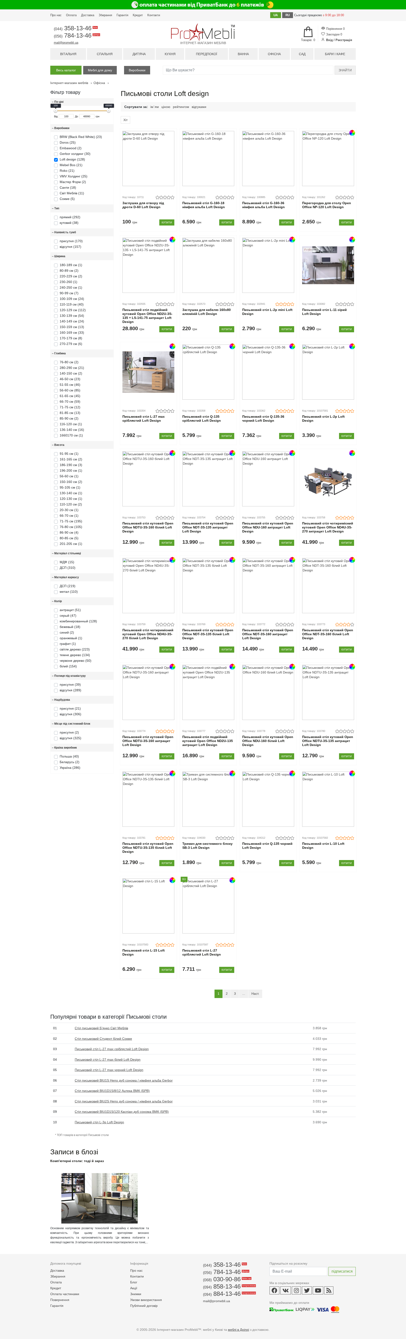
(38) (69, 223)
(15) (67, 562)
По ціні (57, 101)
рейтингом (181, 107)
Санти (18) (68, 187)
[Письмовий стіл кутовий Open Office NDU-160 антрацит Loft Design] (268, 478)
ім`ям (154, 107)
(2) (69, 270)
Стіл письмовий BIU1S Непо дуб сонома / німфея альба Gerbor (124, 1080)
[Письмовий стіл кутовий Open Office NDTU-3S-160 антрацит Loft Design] (148, 692)
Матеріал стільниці (66, 553)
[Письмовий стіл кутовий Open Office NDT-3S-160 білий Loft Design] (328, 585)
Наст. (255, 993)
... (243, 993)
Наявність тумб (64, 232)
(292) (70, 217)
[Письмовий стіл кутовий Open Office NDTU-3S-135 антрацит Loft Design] (328, 692)
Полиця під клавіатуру (69, 675)
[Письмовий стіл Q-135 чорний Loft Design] (268, 799)
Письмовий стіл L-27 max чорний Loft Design (109, 1070)
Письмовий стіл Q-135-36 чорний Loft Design (263, 418)
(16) (72, 430)
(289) (70, 690)
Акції (133, 1288)
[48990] (109, 111)
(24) (72, 299)
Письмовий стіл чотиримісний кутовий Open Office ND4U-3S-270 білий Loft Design (147, 634)
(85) (70, 390)
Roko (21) (67, 170)
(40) (72, 304)
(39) (70, 684)
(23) (70, 379)
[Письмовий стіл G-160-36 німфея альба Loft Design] (268, 158)
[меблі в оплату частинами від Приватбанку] (203, 4)
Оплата (71, 15)
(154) (68, 666)
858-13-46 (229, 1286)
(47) (68, 615)
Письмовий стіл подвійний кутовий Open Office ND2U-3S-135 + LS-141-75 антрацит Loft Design (147, 316)
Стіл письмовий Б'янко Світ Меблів (101, 1028)
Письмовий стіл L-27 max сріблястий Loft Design (143, 418)
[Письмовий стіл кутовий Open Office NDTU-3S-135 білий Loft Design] (148, 799)
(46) (70, 384)
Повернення (59, 1300)
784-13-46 (76, 35)
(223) (75, 649)
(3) (71, 465)
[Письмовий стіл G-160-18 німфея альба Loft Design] (208, 158)
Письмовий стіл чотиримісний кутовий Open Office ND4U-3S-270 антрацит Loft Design (327, 527)
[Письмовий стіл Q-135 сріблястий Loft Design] (208, 372)
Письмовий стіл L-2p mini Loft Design (267, 312)
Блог (133, 1282)
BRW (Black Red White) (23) (81, 137)
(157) (70, 247)
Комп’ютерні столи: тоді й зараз (77, 1161)
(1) (71, 265)
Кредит (138, 15)
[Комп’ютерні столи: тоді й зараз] (99, 1222)
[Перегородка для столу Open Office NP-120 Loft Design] (328, 158)
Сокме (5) (67, 199)
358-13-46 (75, 28)
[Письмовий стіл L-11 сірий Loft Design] (328, 265)
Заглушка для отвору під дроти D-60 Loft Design (143, 205)
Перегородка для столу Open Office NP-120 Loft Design (326, 205)
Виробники (137, 70)
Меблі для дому (100, 70)
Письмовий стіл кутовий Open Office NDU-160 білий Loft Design (267, 741)
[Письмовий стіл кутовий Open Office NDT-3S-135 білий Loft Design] (208, 585)
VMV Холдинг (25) (73, 176)
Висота (58, 445)
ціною (165, 107)
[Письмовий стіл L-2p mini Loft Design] (268, 265)
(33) (72, 332)
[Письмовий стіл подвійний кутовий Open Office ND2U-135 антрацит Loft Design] (208, 692)
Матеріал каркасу (65, 577)
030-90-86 (226, 1279)
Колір (57, 601)
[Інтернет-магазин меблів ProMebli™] (203, 32)
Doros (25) (68, 142)
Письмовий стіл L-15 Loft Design (143, 952)
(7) (69, 293)
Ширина (58, 256)
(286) (70, 767)
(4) (69, 532)
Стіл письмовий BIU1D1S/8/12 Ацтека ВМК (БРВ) (112, 1091)
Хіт (125, 120)
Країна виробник (64, 747)
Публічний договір (144, 1306)
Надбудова (61, 699)
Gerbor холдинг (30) (75, 154)
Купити (167, 222)
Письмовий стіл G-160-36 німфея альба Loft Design (263, 205)
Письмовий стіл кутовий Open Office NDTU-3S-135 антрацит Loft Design (327, 741)
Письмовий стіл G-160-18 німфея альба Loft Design (203, 205)
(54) (72, 316)
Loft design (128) (72, 159)
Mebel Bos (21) (71, 165)
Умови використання (146, 1300)
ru (287, 15)
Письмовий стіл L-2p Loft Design (323, 418)
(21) (72, 368)
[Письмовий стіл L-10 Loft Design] (328, 799)
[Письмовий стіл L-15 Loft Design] (148, 905)
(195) (71, 521)
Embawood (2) (71, 148)
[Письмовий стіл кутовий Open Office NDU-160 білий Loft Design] (268, 692)
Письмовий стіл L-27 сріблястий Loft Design (201, 952)
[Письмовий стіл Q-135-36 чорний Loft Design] (268, 372)
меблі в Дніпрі (238, 1329)
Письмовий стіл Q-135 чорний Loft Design (267, 845)
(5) (69, 538)
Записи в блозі (74, 1152)
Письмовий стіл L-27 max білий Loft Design (108, 1059)
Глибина (59, 353)
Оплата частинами (64, 1294)
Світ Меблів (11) (72, 193)
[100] (56, 111)
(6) (71, 344)
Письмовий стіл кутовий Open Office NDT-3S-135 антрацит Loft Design (207, 527)
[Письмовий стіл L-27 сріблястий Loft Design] (208, 905)
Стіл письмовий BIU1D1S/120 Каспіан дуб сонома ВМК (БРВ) (122, 1111)
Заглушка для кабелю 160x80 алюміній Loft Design (206, 312)
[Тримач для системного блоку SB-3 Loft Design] (208, 799)
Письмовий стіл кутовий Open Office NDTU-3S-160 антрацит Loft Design (147, 741)
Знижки (135, 1294)
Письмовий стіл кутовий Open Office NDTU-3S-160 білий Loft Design (147, 527)
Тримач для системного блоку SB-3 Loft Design (207, 845)
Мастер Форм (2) (73, 182)
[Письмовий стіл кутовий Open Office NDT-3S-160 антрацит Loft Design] (268, 585)
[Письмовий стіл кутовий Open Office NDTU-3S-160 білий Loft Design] (148, 478)
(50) (75, 660)
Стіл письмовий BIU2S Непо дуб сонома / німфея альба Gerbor (124, 1101)
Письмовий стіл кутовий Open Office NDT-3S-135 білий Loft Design (207, 634)
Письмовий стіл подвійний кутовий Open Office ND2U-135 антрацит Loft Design (207, 741)
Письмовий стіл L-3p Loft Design (99, 1122)
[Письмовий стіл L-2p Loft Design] (328, 372)
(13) (72, 327)
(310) (67, 568)
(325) (70, 738)
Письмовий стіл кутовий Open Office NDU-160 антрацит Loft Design (267, 527)
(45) (70, 396)
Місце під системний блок (71, 723)
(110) (69, 591)
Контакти (153, 15)
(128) (78, 621)
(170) (71, 241)
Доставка (87, 15)
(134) (75, 655)
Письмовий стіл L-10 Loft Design (323, 845)
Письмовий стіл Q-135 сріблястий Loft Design (201, 418)
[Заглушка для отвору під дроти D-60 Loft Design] (148, 158)
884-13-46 (229, 1293)
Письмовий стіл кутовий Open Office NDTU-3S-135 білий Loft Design (147, 847)
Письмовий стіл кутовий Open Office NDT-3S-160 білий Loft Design (327, 634)
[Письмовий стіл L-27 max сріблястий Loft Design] (148, 372)
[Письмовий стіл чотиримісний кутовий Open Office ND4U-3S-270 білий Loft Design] (148, 585)
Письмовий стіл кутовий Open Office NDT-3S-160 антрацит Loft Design (267, 634)
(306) (70, 714)
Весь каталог (66, 70)
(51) (70, 610)
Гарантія (122, 15)
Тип (55, 208)
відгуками (199, 107)
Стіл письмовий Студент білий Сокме (103, 1039)
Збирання (105, 15)
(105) (71, 527)
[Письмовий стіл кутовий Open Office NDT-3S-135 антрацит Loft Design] (208, 478)
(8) (71, 338)
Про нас (56, 15)
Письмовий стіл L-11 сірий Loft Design (324, 312)
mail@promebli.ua (66, 42)
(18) (70, 627)
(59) (70, 401)
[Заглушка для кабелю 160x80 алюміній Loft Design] (208, 265)
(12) (70, 407)
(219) (67, 586)
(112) (73, 310)
